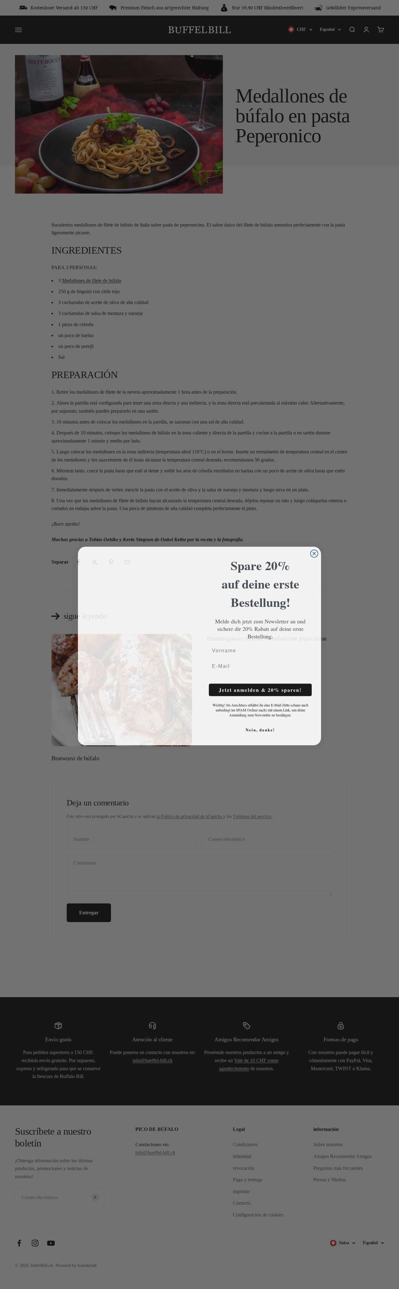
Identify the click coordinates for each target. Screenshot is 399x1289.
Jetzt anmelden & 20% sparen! (260, 688)
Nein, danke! (260, 728)
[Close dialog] (314, 543)
